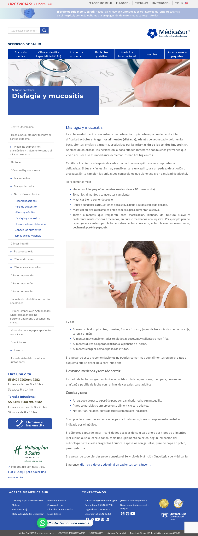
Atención (20, 54)
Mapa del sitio (54, 513)
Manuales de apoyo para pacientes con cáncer (31, 332)
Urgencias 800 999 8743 (97, 509)
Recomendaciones (26, 200)
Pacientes (101, 54)
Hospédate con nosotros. (27, 472)
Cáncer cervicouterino (27, 267)
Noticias (16, 505)
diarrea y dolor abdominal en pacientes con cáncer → (116, 464)
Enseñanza (141, 3)
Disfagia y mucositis (28, 218)
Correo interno (55, 505)
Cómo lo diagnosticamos (25, 170)
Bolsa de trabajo (20, 509)
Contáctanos (18, 342)
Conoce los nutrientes (28, 229)
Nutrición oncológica (23, 89)
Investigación (161, 3)
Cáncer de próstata (22, 275)
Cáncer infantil (20, 243)
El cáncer (16, 162)
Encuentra (77, 54)
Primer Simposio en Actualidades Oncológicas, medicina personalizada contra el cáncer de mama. (30, 316)
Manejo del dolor (24, 186)
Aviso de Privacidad (117, 533)
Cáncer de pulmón (22, 283)
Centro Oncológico (22, 126)
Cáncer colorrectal (22, 291)
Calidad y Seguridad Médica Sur (28, 500)
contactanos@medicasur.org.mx (101, 500)
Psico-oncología (23, 251)
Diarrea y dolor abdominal (30, 224)
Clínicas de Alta (48, 54)
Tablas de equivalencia (28, 235)
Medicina (127, 54)
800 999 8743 (30, 4)
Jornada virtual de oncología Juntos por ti (27, 359)
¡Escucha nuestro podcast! (133, 500)
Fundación (123, 3)
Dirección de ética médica (60, 509)
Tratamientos (22, 178)
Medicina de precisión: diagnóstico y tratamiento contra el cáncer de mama (31, 150)
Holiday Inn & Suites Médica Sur (28, 513)
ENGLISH (180, 3)
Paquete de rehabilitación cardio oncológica (30, 300)
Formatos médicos (56, 500)
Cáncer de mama (24, 259)
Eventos (18, 350)
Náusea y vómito (25, 212)
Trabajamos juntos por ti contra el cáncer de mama (30, 136)
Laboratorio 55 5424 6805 (98, 513)
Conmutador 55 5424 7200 (99, 505)
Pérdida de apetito (26, 206)
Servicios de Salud (100, 3)
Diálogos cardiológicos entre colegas (134, 507)
